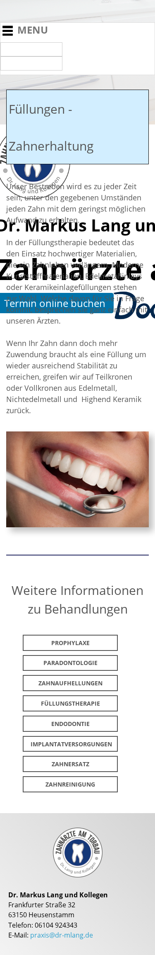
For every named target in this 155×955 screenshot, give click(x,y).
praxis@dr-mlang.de (61, 935)
